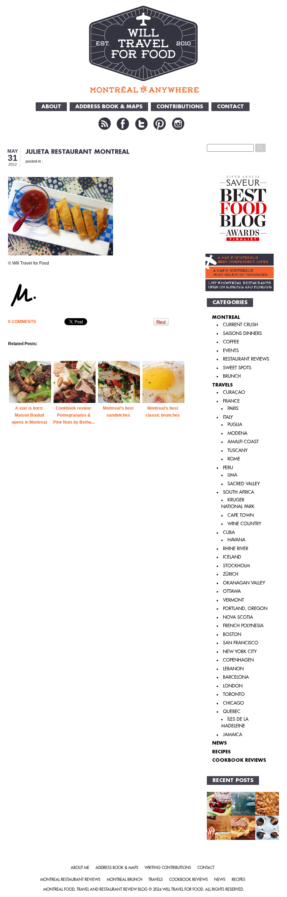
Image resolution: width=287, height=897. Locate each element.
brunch (232, 376)
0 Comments (22, 321)
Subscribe (104, 123)
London (233, 686)
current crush (240, 324)
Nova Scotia (238, 617)
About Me (80, 868)
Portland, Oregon (245, 608)
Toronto (234, 694)
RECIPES (221, 751)
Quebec (231, 711)
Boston (232, 634)
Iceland (232, 557)
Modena (237, 433)
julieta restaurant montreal (78, 152)
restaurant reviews (246, 359)
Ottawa (232, 591)
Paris (232, 408)
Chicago (233, 703)
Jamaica (232, 734)
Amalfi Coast (243, 441)
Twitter (141, 123)
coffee (231, 342)
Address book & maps (117, 868)
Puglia (234, 424)
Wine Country (244, 523)
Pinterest (159, 123)
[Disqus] (97, 556)
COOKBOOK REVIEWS (239, 760)
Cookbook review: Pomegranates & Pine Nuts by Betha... (73, 415)
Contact (230, 106)
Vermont (233, 600)
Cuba (229, 532)
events (231, 350)
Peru (228, 467)
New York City (240, 651)
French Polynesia (243, 625)
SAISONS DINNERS (242, 333)
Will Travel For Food (182, 889)
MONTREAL (226, 317)
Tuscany (237, 450)
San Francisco (240, 643)
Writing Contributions (168, 868)
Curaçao (234, 392)
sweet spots (237, 367)
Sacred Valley (243, 483)
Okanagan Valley (244, 583)
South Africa (238, 492)
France (231, 401)
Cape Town (240, 515)
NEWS (219, 743)
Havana (236, 539)
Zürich (230, 574)
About (51, 106)
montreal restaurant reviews (70, 880)
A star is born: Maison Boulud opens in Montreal (29, 415)
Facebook (123, 123)
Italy (228, 417)
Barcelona (236, 677)
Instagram (178, 123)
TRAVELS (222, 385)
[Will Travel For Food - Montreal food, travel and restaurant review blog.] (144, 49)
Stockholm (236, 565)
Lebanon (233, 668)
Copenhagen (238, 660)
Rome (233, 459)
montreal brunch (124, 880)
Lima (232, 475)
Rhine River (235, 548)
